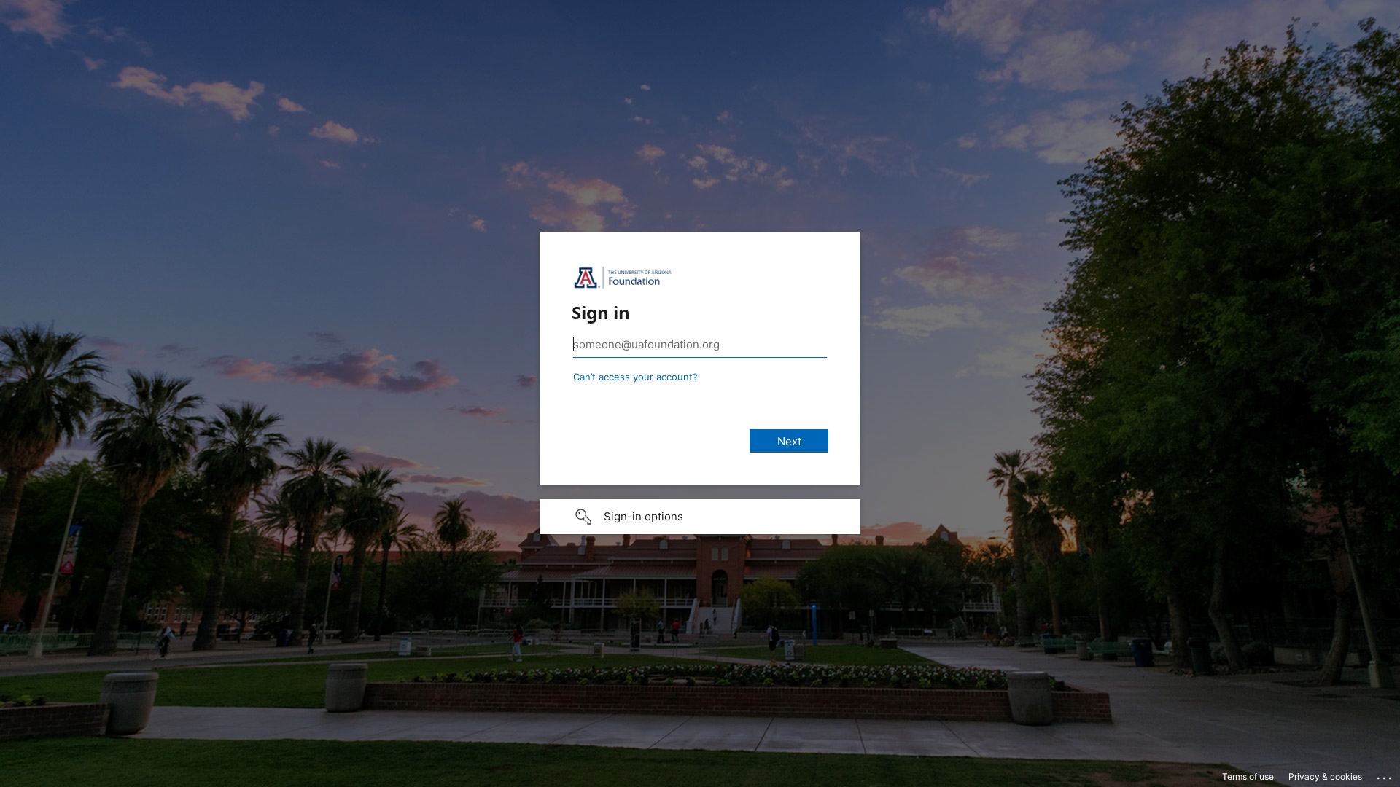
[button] (700, 516)
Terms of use (1248, 776)
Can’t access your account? (635, 377)
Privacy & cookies (1325, 776)
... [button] (1385, 774)
